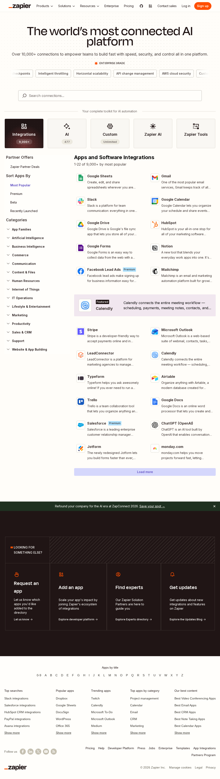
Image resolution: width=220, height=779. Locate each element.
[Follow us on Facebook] (23, 752)
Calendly (97, 705)
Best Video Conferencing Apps (195, 698)
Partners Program (203, 755)
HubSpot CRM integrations (22, 712)
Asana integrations (17, 726)
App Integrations (204, 748)
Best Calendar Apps (187, 726)
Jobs (152, 748)
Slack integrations (16, 698)
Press (141, 748)
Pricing (90, 748)
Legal (198, 767)
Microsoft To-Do (102, 712)
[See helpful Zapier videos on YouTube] (46, 752)
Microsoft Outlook (103, 719)
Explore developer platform (76, 619)
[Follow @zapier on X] (38, 752)
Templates (183, 748)
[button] (37, 185)
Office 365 (63, 726)
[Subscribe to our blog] (54, 752)
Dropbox (61, 698)
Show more (12, 732)
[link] (24, 133)
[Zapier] (20, 6)
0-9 (39, 675)
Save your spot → (152, 506)
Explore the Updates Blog (186, 619)
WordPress (63, 719)
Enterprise (166, 748)
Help (101, 748)
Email (134, 712)
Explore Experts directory (132, 619)
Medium (96, 726)
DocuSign (62, 712)
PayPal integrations (17, 719)
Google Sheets (66, 705)
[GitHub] (141, 6)
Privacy (211, 767)
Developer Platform (121, 748)
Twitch (95, 698)
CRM (133, 719)
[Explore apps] (150, 6)
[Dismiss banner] (214, 506)
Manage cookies (180, 767)
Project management (144, 698)
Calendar (136, 705)
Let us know (21, 619)
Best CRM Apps (185, 712)
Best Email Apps (185, 705)
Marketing (137, 726)
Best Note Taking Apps (189, 719)
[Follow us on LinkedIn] (31, 752)
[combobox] (110, 95)
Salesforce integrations (19, 705)
